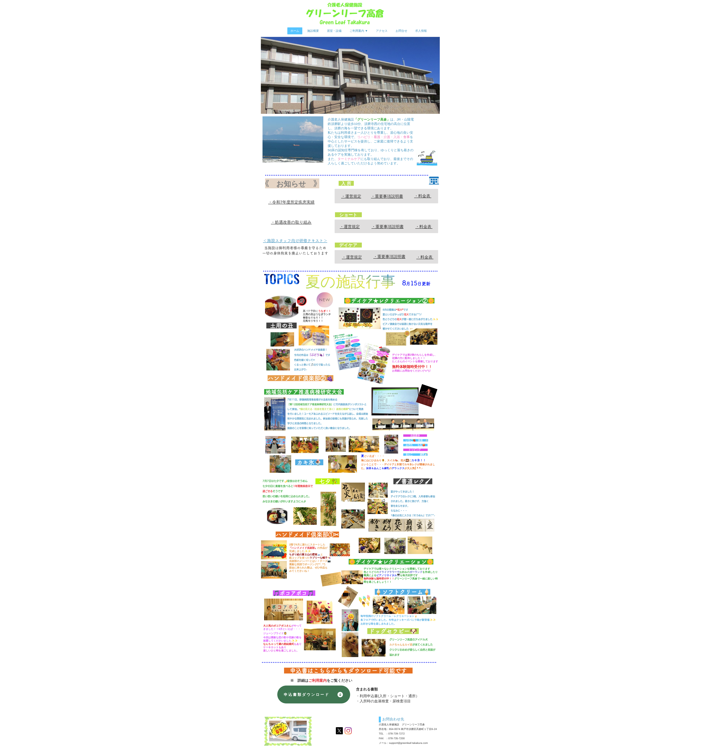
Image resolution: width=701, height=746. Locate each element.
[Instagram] (348, 730)
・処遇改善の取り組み (291, 222)
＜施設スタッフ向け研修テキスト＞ (295, 241)
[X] (339, 730)
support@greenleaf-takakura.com (408, 742)
